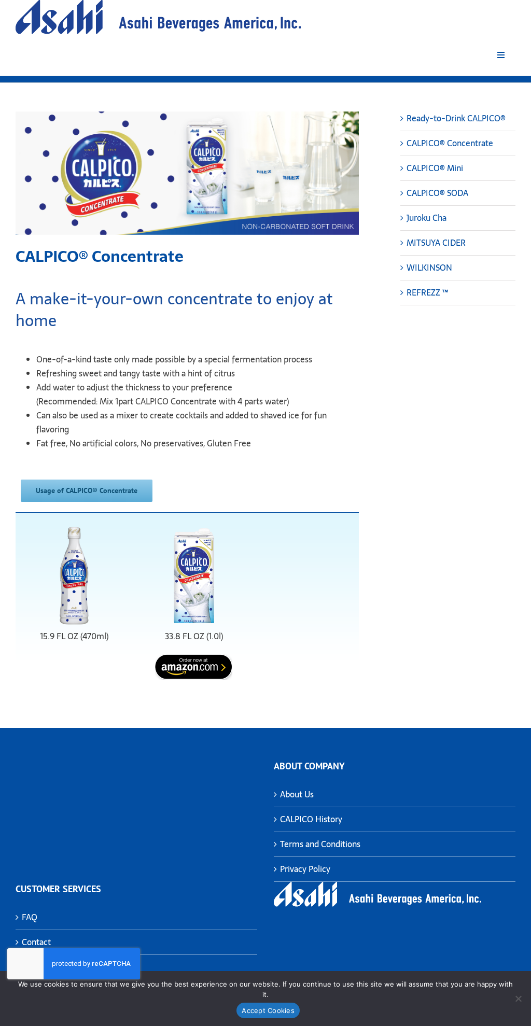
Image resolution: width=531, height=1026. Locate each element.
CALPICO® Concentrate (450, 143)
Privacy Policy (305, 869)
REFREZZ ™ (427, 292)
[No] (518, 998)
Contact (36, 942)
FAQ (29, 917)
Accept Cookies (268, 1010)
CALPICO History (311, 819)
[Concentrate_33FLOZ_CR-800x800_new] (194, 526)
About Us (297, 794)
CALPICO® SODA (437, 193)
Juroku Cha (426, 217)
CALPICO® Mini (435, 168)
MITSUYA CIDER (436, 242)
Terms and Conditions (320, 844)
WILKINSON (429, 267)
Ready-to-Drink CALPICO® (456, 118)
